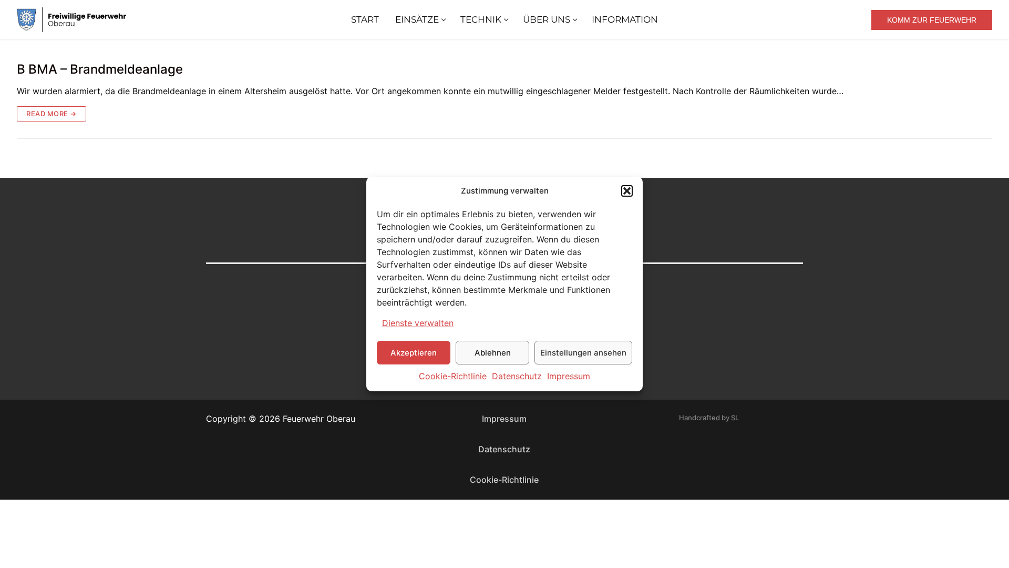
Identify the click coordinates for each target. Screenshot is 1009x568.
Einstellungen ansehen (583, 353)
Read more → (51, 113)
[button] (627, 191)
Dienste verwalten (418, 323)
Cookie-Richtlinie (453, 376)
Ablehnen (493, 353)
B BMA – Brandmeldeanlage (100, 69)
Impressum (568, 376)
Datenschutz (517, 376)
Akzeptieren (413, 353)
